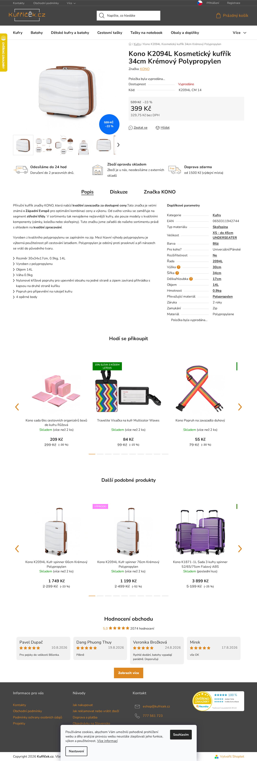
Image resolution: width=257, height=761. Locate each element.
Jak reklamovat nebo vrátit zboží (96, 711)
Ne (215, 255)
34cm (217, 273)
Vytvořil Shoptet (232, 756)
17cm (217, 279)
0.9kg (217, 290)
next (240, 407)
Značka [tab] (160, 192)
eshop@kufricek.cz (156, 706)
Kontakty (18, 3)
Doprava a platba (85, 717)
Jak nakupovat (83, 705)
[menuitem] (17, 33)
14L (216, 285)
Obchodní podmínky (46, 3)
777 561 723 (153, 716)
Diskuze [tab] (119, 192)
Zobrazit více (128, 673)
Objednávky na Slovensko (91, 723)
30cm (217, 267)
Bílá (216, 243)
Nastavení (76, 751)
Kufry (217, 215)
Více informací (107, 741)
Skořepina (220, 227)
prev (17, 407)
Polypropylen (223, 296)
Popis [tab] (87, 192)
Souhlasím (181, 734)
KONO (145, 69)
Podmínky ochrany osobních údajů (37, 717)
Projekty (19, 723)
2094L (218, 261)
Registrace (233, 3)
